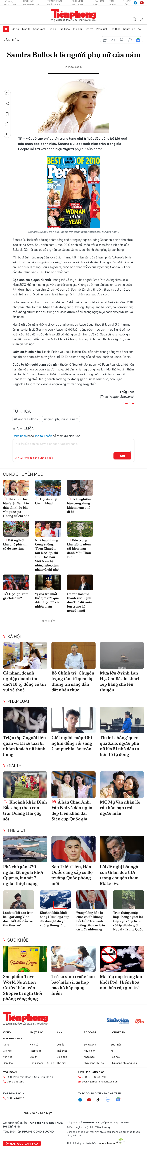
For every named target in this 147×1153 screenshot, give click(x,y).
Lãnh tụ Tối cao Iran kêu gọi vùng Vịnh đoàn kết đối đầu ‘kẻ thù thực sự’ (18, 919)
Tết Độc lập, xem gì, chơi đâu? (15, 596)
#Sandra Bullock (26, 419)
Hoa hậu (115, 1056)
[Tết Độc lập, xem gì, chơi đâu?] (16, 582)
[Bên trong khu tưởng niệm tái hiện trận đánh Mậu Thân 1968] (80, 529)
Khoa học (89, 1056)
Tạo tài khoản (43, 436)
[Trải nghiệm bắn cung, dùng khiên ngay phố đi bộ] (80, 488)
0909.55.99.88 (91, 1077)
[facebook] (135, 3)
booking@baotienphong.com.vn (100, 1081)
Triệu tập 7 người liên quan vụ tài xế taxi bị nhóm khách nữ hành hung (24, 746)
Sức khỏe (64, 29)
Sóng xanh (39, 29)
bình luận (129, 40)
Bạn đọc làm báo (24, 1143)
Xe (139, 29)
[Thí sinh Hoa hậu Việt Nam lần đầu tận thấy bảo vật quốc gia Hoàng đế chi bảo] (16, 488)
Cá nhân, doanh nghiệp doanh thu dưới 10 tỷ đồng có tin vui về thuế (24, 681)
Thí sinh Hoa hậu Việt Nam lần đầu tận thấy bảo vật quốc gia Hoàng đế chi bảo (16, 507)
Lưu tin (7, 114)
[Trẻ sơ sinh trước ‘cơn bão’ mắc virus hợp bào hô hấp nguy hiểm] (73, 959)
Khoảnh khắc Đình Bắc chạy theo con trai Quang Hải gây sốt (25, 810)
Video (7, 1032)
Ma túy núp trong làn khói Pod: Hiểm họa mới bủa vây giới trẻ (121, 982)
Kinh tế (26, 29)
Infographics (13, 1038)
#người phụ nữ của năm (61, 419)
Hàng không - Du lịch (42, 1063)
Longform (118, 1032)
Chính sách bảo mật (37, 1113)
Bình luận (7, 124)
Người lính (129, 29)
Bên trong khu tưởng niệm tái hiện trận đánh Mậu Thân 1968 (79, 548)
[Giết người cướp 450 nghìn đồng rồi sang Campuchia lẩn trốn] (73, 720)
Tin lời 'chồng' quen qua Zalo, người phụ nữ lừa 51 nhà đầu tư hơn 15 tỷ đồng (119, 746)
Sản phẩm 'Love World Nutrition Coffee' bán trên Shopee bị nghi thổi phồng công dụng (22, 988)
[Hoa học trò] (139, 1021)
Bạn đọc (8, 1063)
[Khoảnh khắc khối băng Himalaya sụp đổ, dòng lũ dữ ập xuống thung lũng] (55, 899)
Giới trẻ (89, 29)
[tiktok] (100, 1100)
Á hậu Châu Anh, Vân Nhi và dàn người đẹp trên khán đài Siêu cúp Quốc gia (72, 810)
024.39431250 (15, 1081)
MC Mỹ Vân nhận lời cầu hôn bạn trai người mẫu (120, 807)
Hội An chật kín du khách (46, 501)
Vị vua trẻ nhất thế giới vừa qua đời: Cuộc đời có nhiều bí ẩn (47, 600)
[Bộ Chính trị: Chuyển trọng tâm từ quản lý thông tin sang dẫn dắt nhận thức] (73, 655)
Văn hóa (11, 40)
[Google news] (120, 1099)
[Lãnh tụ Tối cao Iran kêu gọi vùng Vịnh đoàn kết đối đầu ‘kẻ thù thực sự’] (18, 899)
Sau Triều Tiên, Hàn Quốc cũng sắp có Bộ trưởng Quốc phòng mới (72, 875)
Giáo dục (62, 1056)
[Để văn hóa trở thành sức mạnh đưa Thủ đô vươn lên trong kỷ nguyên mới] (80, 582)
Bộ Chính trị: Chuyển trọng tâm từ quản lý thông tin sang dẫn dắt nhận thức (72, 681)
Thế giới (77, 29)
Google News (138, 40)
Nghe (7, 93)
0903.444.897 (15, 1098)
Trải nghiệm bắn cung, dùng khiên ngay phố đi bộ (79, 505)
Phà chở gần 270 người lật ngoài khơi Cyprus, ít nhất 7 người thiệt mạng (23, 875)
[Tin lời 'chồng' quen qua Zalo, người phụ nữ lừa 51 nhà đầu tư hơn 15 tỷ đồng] (122, 720)
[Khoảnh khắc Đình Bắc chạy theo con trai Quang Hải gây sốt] (25, 784)
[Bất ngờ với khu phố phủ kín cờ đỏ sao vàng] (16, 529)
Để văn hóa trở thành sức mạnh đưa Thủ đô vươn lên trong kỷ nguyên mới (79, 602)
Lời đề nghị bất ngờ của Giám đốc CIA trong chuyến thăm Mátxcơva (119, 875)
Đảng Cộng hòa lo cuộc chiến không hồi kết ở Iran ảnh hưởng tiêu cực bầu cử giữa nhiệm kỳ (90, 921)
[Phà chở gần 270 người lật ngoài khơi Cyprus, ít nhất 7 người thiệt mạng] (25, 849)
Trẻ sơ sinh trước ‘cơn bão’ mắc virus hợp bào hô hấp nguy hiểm (73, 985)
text (113, 40)
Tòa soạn (10, 1072)
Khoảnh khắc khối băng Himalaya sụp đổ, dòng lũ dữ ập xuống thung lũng (54, 919)
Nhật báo (36, 1032)
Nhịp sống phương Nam (124, 1063)
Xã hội (15, 29)
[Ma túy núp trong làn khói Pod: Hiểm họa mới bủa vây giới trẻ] (122, 959)
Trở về (7, 134)
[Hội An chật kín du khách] (48, 488)
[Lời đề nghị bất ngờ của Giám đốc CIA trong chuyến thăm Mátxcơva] (122, 849)
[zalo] (109, 1099)
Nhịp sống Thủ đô (94, 1063)
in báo (121, 40)
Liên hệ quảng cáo (91, 1072)
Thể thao (115, 29)
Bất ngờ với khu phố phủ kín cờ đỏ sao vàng (15, 544)
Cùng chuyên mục (23, 474)
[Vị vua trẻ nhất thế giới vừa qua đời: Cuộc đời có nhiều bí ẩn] (48, 582)
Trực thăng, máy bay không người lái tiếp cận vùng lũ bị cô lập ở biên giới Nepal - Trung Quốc (128, 921)
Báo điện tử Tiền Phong (73, 15)
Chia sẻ (7, 104)
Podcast (90, 1032)
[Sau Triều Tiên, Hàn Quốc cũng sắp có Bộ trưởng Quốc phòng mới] (73, 849)
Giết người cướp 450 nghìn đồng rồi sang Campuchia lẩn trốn (71, 743)
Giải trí (14, 765)
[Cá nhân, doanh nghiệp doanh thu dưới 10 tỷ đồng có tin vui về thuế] (25, 655)
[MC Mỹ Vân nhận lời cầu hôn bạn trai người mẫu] (122, 784)
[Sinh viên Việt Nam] (118, 1021)
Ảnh (59, 1032)
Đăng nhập (20, 436)
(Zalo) (104, 1077)
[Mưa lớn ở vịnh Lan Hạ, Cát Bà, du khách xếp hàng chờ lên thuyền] (122, 655)
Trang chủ (6, 29)
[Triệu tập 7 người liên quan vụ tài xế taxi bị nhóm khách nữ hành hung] (25, 720)
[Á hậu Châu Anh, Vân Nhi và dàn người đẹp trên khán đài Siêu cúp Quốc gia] (73, 784)
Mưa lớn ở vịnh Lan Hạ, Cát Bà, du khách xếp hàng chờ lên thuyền (120, 681)
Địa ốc (52, 29)
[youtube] (142, 3)
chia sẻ (105, 40)
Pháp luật (101, 29)
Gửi (122, 456)
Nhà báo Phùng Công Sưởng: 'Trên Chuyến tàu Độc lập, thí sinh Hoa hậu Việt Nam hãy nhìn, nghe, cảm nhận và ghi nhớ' (47, 555)
